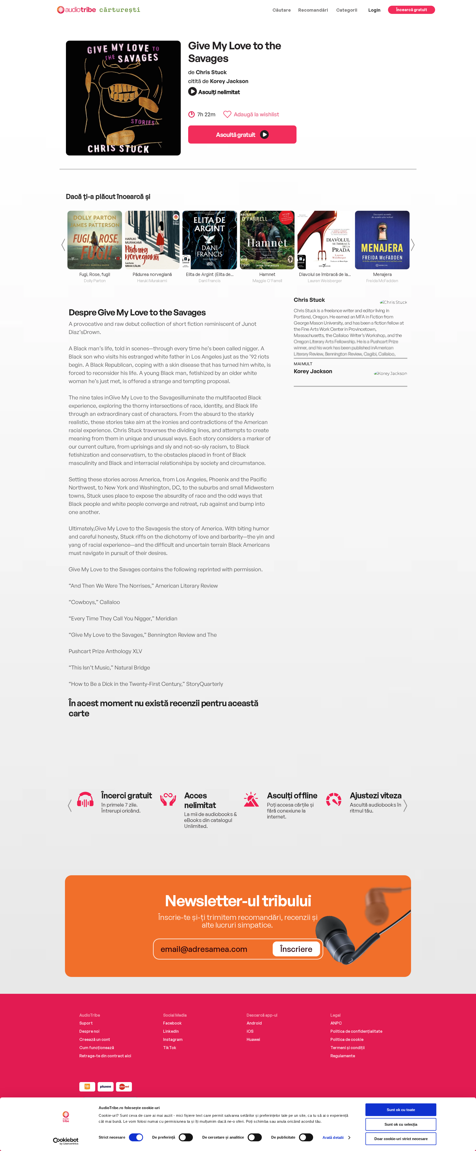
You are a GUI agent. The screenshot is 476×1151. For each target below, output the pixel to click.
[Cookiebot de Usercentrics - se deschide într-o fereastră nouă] (66, 1141)
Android (254, 1023)
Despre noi (89, 1031)
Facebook (172, 1023)
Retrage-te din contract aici (105, 1055)
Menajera (382, 274)
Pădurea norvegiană (152, 274)
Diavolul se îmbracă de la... (325, 274)
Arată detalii (333, 1137)
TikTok (169, 1047)
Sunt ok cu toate (401, 1110)
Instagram (172, 1039)
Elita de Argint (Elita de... (210, 274)
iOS (250, 1031)
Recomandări (313, 10)
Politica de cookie (346, 1039)
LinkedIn (171, 1031)
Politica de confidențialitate (356, 1031)
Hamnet (267, 274)
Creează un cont (94, 1039)
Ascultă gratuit (235, 134)
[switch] (186, 1137)
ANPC (336, 1023)
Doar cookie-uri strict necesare (401, 1139)
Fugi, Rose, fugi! (94, 274)
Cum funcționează (96, 1047)
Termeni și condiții (347, 1047)
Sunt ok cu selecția (401, 1124)
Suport (86, 1023)
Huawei (253, 1039)
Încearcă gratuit (411, 9)
